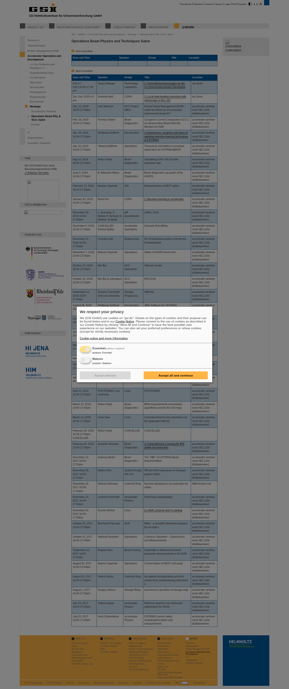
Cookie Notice (125, 321)
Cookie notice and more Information (104, 338)
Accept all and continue (175, 375)
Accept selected (105, 375)
